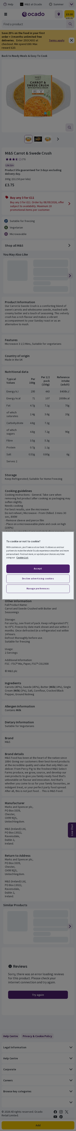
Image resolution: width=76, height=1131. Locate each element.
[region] (38, 565)
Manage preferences (38, 588)
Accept (38, 568)
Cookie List (22, 557)
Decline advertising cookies (38, 578)
